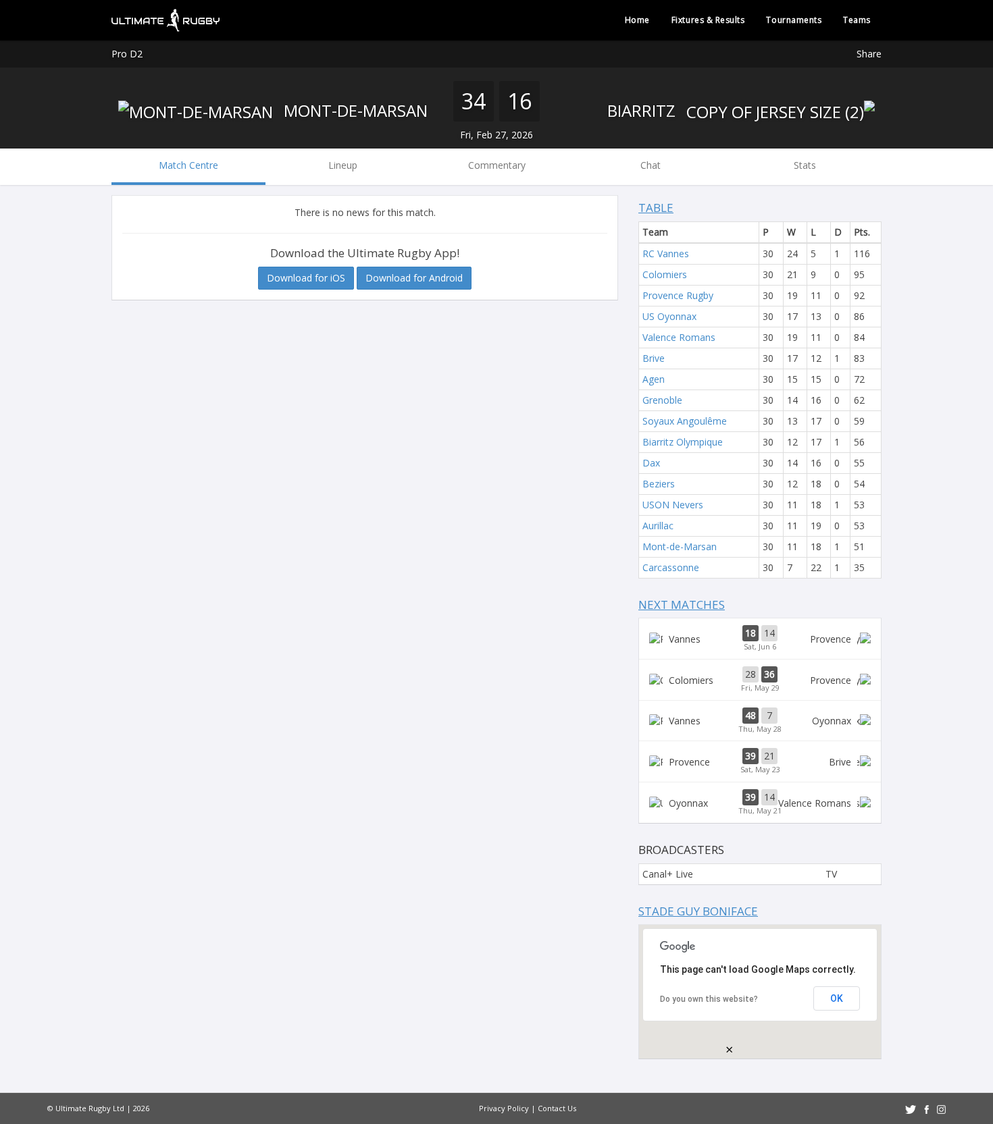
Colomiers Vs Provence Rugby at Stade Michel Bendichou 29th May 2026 (760, 680)
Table (655, 207)
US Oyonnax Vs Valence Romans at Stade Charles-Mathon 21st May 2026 (760, 802)
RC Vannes (665, 253)
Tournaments (793, 20)
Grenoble (662, 400)
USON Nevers (672, 504)
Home (637, 20)
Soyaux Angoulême (684, 420)
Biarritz (643, 110)
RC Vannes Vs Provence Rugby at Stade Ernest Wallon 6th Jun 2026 (760, 638)
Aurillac (657, 525)
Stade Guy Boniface (698, 911)
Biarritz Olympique (682, 441)
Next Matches (681, 604)
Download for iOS (306, 277)
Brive (653, 358)
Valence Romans (678, 337)
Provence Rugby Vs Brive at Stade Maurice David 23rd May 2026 (760, 761)
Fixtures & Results (708, 20)
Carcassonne (670, 567)
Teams (857, 20)
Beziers (658, 483)
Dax (651, 462)
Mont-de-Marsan (354, 110)
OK (836, 998)
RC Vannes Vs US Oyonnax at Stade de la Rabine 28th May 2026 (760, 721)
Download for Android (414, 277)
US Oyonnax (669, 316)
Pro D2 (127, 53)
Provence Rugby (677, 295)
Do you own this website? (709, 999)
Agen (653, 379)
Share (869, 53)
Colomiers (664, 274)
